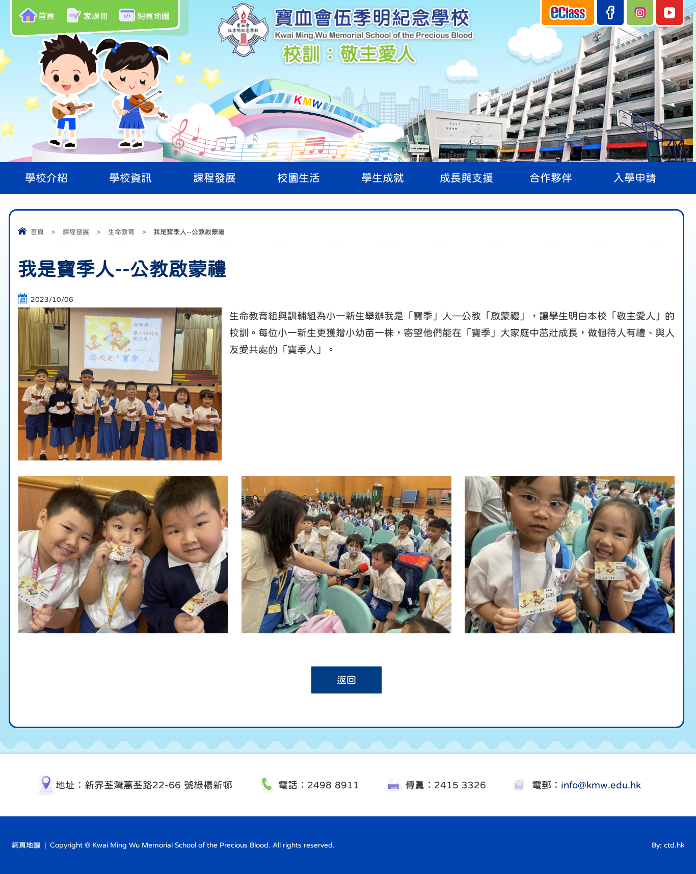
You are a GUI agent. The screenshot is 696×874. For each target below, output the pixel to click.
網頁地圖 (153, 16)
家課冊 (96, 16)
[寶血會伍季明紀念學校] (348, 65)
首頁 (46, 16)
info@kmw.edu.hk (601, 785)
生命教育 (121, 231)
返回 (346, 680)
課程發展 (76, 231)
